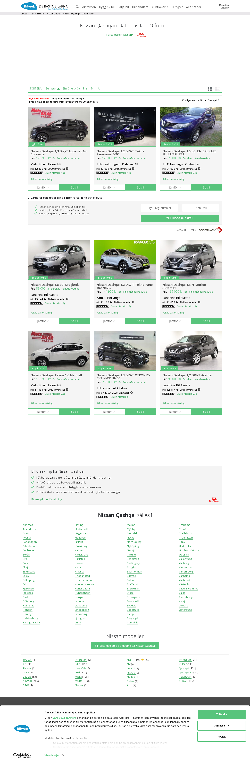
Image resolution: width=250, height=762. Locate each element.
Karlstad (80, 558)
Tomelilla (132, 622)
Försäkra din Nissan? (119, 35)
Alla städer (193, 7)
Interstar (81, 659)
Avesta (27, 537)
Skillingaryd (134, 563)
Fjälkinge (28, 588)
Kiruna (79, 563)
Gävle (26, 597)
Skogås (131, 567)
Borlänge (28, 550)
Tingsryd (132, 618)
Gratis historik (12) (187, 306)
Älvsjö (182, 601)
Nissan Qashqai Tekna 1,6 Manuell (56, 375)
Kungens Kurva (84, 584)
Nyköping (133, 546)
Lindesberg (82, 609)
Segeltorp (133, 558)
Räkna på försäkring (41, 179)
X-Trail (183, 681)
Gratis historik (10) (55, 172)
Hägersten (81, 533)
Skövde (131, 575)
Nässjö (131, 550)
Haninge (28, 614)
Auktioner (159, 7)
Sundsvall (133, 601)
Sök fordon (88, 7)
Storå (130, 592)
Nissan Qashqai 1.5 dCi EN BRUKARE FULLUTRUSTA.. (189, 152)
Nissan (40, 13)
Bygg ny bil (107, 7)
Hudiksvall (81, 529)
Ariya (26, 672)
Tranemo (184, 524)
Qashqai (184, 668)
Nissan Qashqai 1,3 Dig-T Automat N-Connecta (58, 152)
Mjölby (131, 529)
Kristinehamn (83, 580)
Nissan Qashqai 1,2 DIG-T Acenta (187, 375)
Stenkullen (133, 588)
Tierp (130, 614)
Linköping (81, 614)
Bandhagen (30, 541)
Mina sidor (224, 5)
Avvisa (222, 736)
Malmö (131, 524)
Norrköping (134, 541)
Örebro (183, 605)
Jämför (41, 187)
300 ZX (27, 659)
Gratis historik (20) (55, 393)
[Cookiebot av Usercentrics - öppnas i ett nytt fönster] (22, 755)
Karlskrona (81, 554)
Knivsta (79, 571)
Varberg (184, 563)
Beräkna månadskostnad (66, 158)
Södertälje (133, 609)
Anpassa (219, 725)
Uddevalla (185, 546)
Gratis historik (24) (187, 172)
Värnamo (184, 575)
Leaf (78, 672)
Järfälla (79, 541)
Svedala (131, 605)
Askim (26, 533)
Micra (78, 676)
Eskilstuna (29, 571)
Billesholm (29, 546)
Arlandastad (30, 529)
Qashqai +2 (186, 672)
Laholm (79, 601)
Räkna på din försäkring (46, 499)
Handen (27, 609)
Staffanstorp (134, 584)
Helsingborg (30, 618)
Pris (85, 88)
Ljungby (80, 618)
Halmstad (28, 605)
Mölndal (132, 533)
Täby (182, 541)
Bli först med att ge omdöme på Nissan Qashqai (125, 646)
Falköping (29, 580)
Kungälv (80, 597)
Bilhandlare (140, 7)
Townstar (185, 676)
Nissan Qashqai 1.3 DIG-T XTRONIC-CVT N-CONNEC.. (123, 376)
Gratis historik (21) (187, 393)
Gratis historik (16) (121, 306)
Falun (26, 584)
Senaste (51, 88)
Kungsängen (82, 592)
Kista (78, 567)
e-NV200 (28, 681)
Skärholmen (134, 571)
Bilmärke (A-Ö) (71, 88)
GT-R (26, 685)
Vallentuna (185, 558)
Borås (26, 554)
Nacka (130, 537)
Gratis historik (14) (121, 172)
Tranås (183, 529)
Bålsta (26, 563)
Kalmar (79, 550)
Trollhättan (186, 537)
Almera (27, 668)
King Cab (81, 668)
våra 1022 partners (64, 717)
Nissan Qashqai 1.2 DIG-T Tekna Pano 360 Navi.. (124, 286)
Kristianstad (82, 575)
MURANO (81, 681)
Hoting (79, 524)
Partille (131, 554)
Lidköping (81, 605)
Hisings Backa (31, 622)
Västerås (184, 584)
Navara (79, 685)
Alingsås (28, 524)
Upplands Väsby (189, 550)
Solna (130, 580)
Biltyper (177, 7)
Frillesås (28, 592)
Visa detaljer (52, 755)
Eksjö (26, 567)
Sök (32, 13)
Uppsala (184, 554)
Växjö (182, 592)
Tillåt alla (221, 714)
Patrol (131, 681)
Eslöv (26, 575)
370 (25, 664)
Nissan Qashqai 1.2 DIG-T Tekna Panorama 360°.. (120, 152)
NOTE (131, 659)
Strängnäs (133, 597)
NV (129, 664)
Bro (25, 558)
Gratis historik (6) (120, 396)
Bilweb (24, 13)
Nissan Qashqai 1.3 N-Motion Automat (184, 286)
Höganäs (80, 537)
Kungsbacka (82, 588)
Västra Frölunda (188, 588)
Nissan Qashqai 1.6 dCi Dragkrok (54, 285)
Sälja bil (123, 7)
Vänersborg (186, 571)
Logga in (225, 7)
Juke (78, 664)
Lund (78, 622)
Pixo (130, 685)
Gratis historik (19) (55, 303)
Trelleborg (185, 533)
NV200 (131, 668)
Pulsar (183, 664)
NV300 (131, 672)
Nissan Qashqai (54, 13)
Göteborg (29, 601)
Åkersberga (186, 597)
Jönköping (81, 546)
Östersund (185, 609)
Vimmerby (185, 567)
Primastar (185, 659)
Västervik (184, 580)
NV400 (131, 676)
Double (27, 676)
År (99, 88)
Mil (93, 88)
